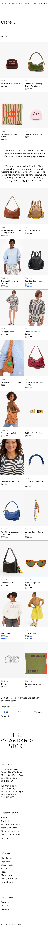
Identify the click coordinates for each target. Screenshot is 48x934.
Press (3, 872)
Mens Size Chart (9, 827)
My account (6, 875)
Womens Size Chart (10, 824)
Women (38, 712)
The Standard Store (15, 925)
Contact (5, 821)
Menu (3, 3)
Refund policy (7, 882)
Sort (3, 36)
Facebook (6, 902)
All (7, 712)
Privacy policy (8, 838)
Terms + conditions (10, 834)
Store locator (7, 865)
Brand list (5, 861)
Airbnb (4, 868)
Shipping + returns (10, 831)
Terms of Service (9, 878)
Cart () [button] (43, 3)
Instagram (6, 909)
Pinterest (5, 905)
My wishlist (6, 858)
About (4, 817)
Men (22, 712)
